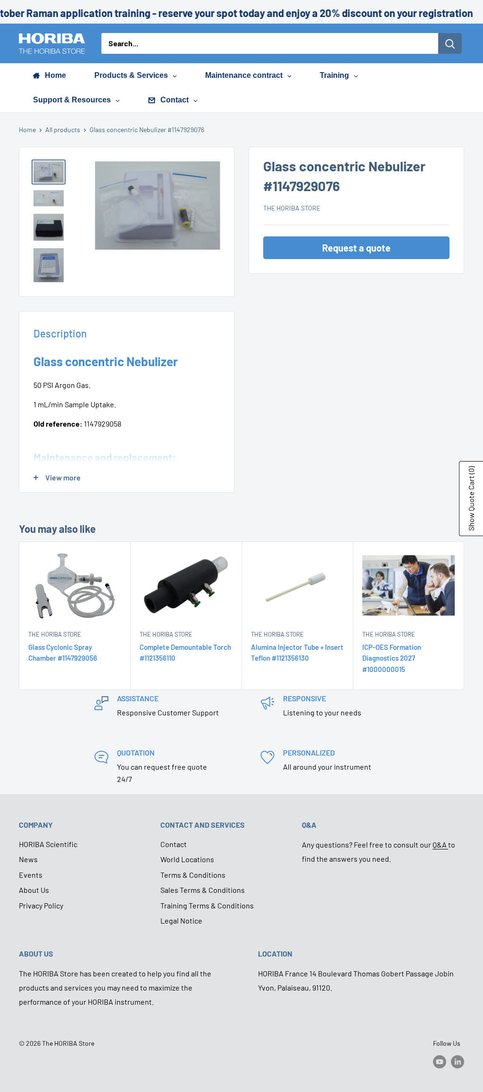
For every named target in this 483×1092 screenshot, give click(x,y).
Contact (173, 844)
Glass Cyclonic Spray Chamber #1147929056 (62, 653)
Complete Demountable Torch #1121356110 (185, 653)
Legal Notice (181, 920)
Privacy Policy (41, 905)
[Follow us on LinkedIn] (457, 1061)
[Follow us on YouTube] (439, 1061)
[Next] (464, 615)
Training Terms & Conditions (207, 905)
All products (62, 130)
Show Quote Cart (470, 498)
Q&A (440, 844)
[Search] (450, 43)
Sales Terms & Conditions (202, 889)
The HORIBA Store (291, 208)
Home (27, 130)
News (28, 859)
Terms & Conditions (192, 874)
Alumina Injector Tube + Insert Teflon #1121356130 (297, 653)
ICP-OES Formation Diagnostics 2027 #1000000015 (391, 658)
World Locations (187, 859)
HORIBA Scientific (48, 844)
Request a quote (356, 247)
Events (30, 874)
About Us (34, 889)
